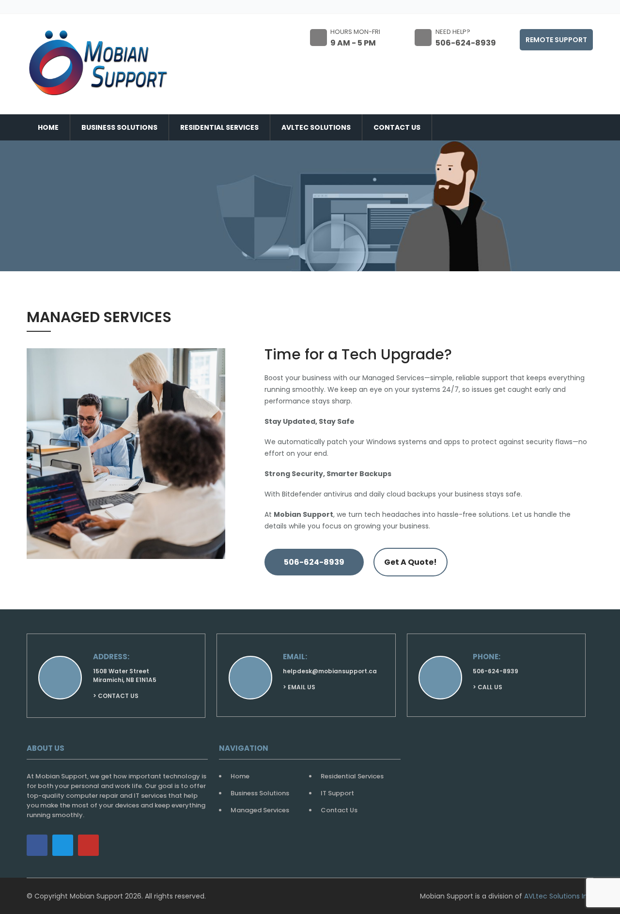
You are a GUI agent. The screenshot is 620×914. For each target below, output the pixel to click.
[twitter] (62, 845)
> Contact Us (116, 696)
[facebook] (37, 845)
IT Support (337, 793)
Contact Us (396, 127)
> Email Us (299, 687)
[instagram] (88, 845)
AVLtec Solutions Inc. (558, 896)
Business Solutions (119, 127)
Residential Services (219, 127)
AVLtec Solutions (316, 127)
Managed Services (260, 810)
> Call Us (487, 687)
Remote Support (556, 40)
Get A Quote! (410, 562)
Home (48, 127)
